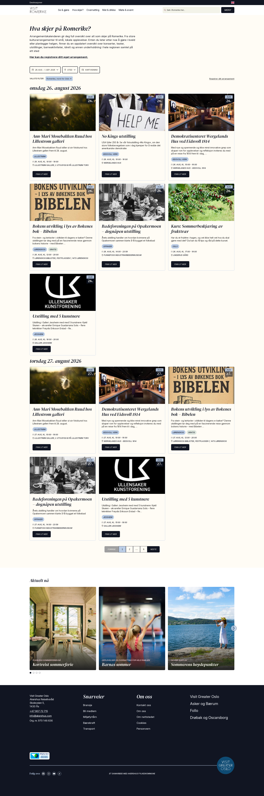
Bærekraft (89, 722)
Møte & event (126, 9)
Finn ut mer (42, 174)
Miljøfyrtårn (90, 716)
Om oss (141, 711)
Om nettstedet (145, 716)
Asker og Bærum (204, 703)
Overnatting (92, 9)
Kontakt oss (144, 705)
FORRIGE (112, 549)
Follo (194, 710)
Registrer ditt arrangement (221, 78)
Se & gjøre (63, 9)
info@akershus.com (41, 715)
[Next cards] (234, 628)
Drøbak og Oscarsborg (209, 717)
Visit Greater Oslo (204, 696)
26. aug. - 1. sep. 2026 (45, 70)
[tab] (30, 673)
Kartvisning (91, 70)
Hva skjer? (78, 9)
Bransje (87, 705)
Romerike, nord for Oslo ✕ (59, 78)
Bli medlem (89, 711)
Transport (89, 728)
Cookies (141, 722)
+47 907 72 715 (39, 711)
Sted (69, 70)
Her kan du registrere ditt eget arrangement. (59, 57)
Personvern (143, 728)
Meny (227, 10)
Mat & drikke (109, 9)
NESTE (153, 549)
